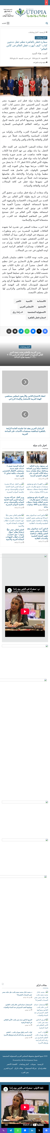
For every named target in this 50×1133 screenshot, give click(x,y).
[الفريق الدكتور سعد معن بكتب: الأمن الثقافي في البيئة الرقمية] (41, 1023)
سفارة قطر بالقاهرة (36, 317)
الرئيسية (42, 32)
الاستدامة (41, 301)
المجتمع (41, 307)
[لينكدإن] (32, 1130)
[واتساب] (27, 331)
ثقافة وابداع (42, 1068)
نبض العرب (25, 1072)
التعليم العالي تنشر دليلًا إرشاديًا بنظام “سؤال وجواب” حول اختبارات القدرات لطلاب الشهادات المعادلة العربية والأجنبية (15, 534)
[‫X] (39, 331)
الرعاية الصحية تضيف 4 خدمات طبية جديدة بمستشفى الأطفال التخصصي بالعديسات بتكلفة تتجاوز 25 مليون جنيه (13, 471)
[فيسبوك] (45, 331)
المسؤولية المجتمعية (36, 312)
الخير (18, 301)
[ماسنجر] (33, 331)
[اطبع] (9, 331)
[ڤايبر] (3, 1130)
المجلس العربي (26, 307)
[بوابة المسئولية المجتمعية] (25, 13)
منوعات (33, 1064)
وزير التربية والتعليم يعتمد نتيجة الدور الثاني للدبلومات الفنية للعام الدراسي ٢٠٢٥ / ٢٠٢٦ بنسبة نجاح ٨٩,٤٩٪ (25, 354)
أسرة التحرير (8, 1068)
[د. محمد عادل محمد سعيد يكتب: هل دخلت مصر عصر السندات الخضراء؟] (41, 996)
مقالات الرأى (18, 1068)
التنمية (28, 301)
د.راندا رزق (17, 312)
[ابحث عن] (47, 23)
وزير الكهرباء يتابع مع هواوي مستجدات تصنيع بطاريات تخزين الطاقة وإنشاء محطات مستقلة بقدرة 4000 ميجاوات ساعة (37, 502)
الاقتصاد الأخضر (12, 1064)
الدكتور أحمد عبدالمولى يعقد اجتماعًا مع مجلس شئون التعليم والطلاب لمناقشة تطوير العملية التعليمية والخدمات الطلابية (37, 533)
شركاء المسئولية (31, 1068)
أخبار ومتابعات (33, 32)
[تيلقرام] (21, 331)
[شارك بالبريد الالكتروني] (15, 331)
